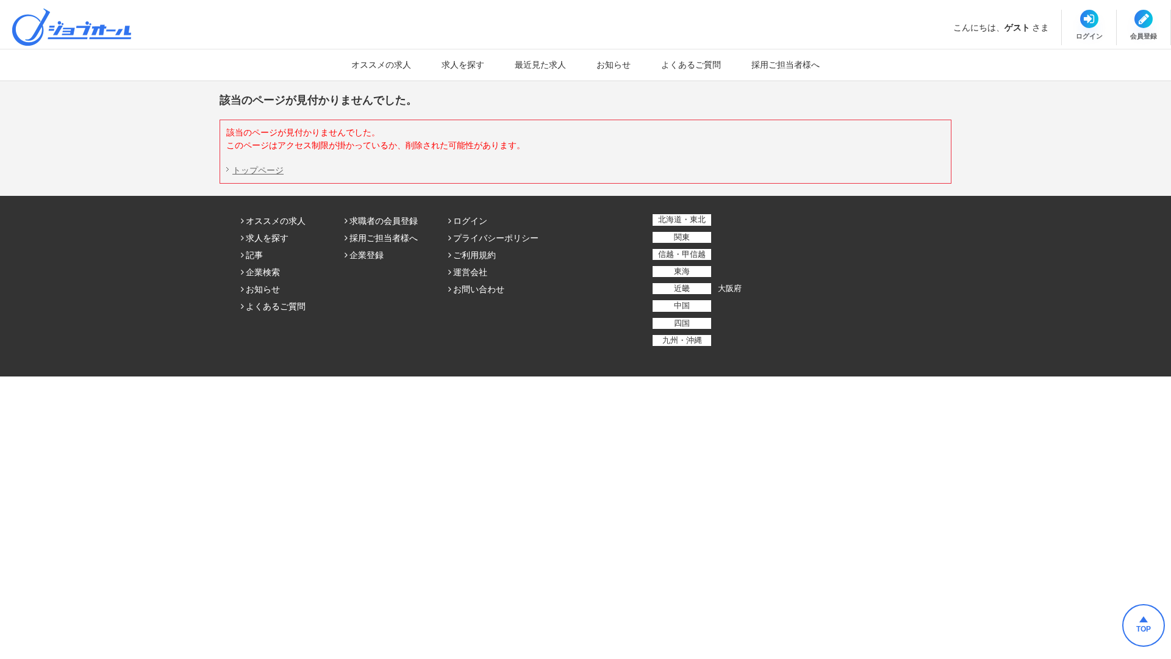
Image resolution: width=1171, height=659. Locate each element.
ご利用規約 (474, 255)
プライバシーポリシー (496, 238)
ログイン (470, 221)
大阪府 (730, 288)
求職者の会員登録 (383, 221)
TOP (1143, 629)
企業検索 (263, 272)
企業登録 (366, 255)
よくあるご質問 (691, 65)
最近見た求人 (540, 65)
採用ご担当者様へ (785, 65)
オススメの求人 (381, 65)
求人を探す (463, 65)
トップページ (258, 170)
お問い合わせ (478, 289)
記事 (254, 255)
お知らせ (613, 65)
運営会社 (470, 272)
